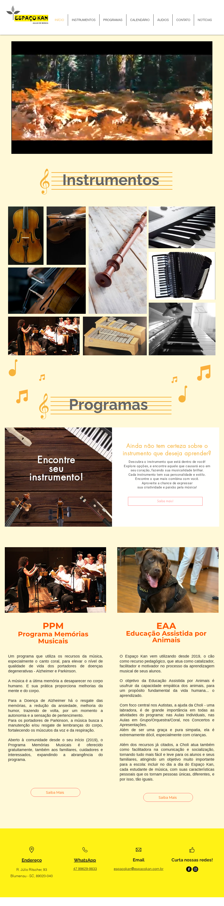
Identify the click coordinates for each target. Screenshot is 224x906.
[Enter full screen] (206, 148)
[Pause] (17, 148)
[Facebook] (189, 869)
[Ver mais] (25, 236)
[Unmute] (24, 148)
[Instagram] (195, 869)
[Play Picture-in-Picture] (199, 148)
